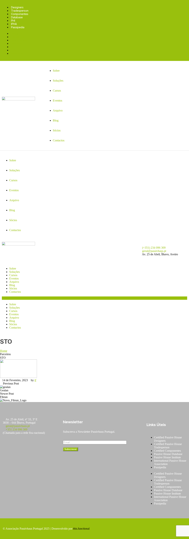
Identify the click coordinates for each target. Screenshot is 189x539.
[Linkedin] (40, 443)
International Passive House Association (170, 462)
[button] (94, 298)
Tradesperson (19, 10)
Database (17, 17)
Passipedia (17, 27)
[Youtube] (29, 443)
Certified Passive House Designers (168, 439)
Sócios (13, 288)
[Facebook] (7, 443)
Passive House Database (168, 454)
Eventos (14, 278)
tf (35, 380)
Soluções (14, 271)
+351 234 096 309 (16, 429)
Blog (12, 285)
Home (3, 350)
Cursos (13, 275)
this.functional (81, 528)
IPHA (14, 23)
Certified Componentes (167, 450)
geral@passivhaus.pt (154, 251)
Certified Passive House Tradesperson (168, 445)
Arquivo (14, 281)
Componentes (19, 14)
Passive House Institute (167, 457)
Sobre (12, 268)
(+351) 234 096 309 (154, 247)
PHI (13, 20)
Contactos (15, 291)
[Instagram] (18, 443)
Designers (17, 7)
